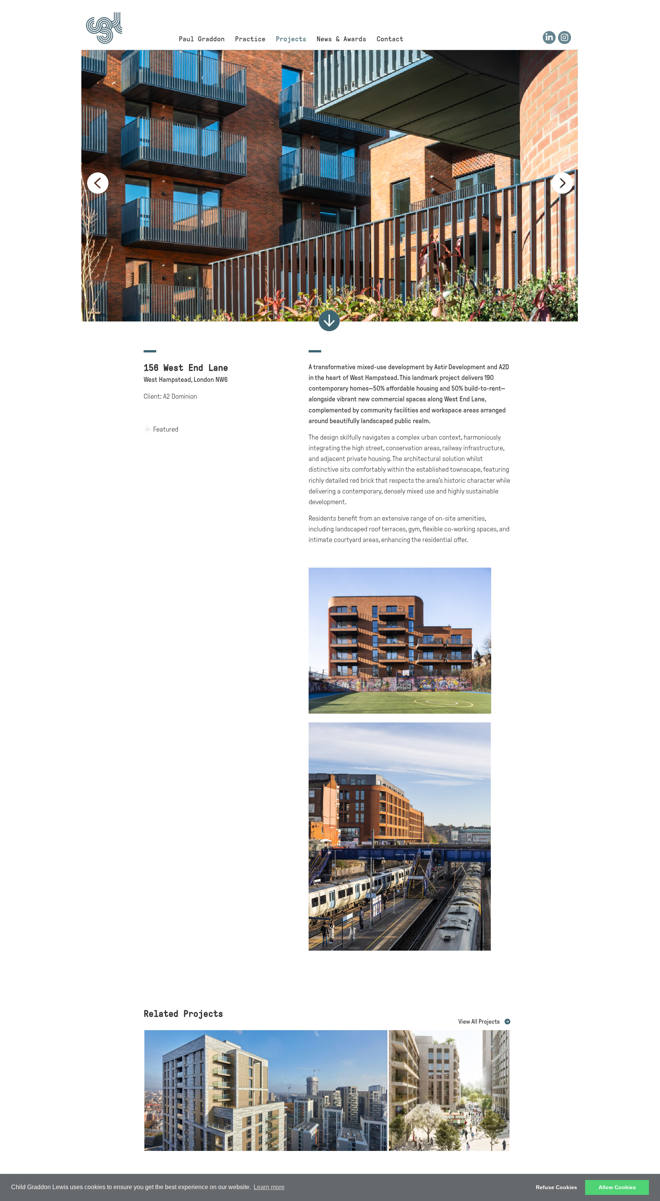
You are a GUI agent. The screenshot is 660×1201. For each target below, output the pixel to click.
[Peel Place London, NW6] (449, 1149)
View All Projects (479, 1021)
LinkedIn (549, 37)
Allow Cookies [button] (617, 1187)
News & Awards (341, 39)
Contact (390, 39)
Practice (250, 39)
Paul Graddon (202, 39)
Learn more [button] (269, 1187)
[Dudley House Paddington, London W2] (265, 1149)
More (329, 320)
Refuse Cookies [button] (556, 1187)
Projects (291, 39)
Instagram (564, 37)
